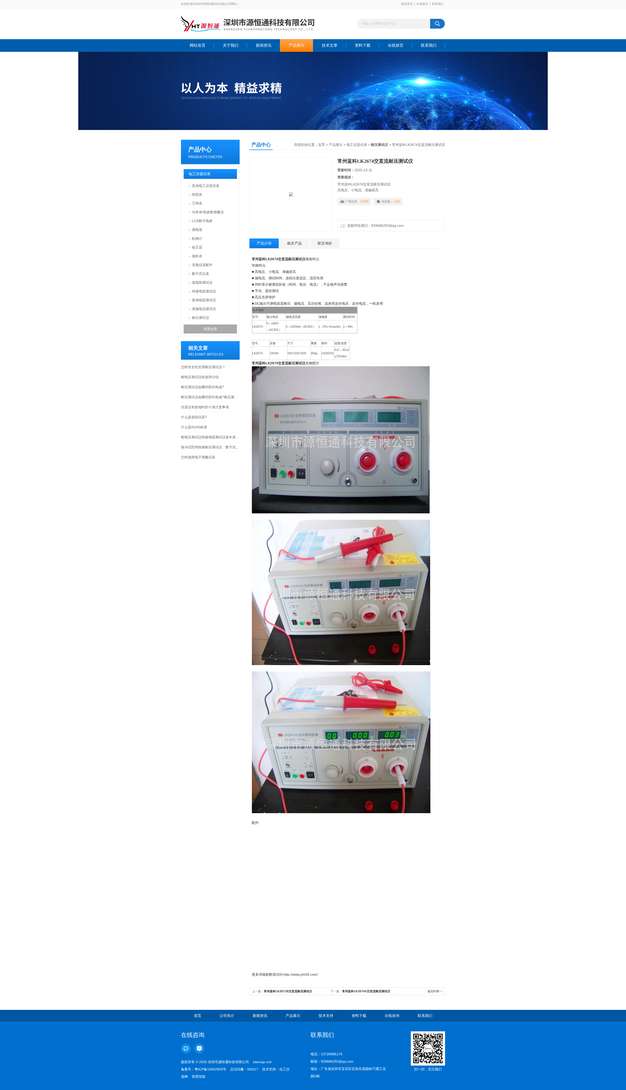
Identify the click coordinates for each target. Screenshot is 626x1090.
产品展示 (296, 45)
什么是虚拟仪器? (194, 417)
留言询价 (324, 243)
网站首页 (197, 45)
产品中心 (200, 149)
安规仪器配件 (202, 265)
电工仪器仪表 (200, 174)
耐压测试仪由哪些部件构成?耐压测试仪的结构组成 (210, 397)
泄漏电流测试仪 (204, 309)
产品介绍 (264, 243)
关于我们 (230, 45)
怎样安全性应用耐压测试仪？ (203, 367)
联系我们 (438, 4)
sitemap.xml (262, 1062)
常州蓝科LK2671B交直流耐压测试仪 (288, 991)
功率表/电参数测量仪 (208, 212)
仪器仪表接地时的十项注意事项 (205, 407)
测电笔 (197, 230)
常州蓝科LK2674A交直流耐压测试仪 (366, 991)
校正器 (197, 247)
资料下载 (362, 45)
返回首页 (407, 4)
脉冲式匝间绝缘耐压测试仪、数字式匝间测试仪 (210, 447)
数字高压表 (200, 274)
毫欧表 (197, 256)
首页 (321, 145)
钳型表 (197, 194)
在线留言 (422, 4)
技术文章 (329, 45)
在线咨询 (392, 1016)
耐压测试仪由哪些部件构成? (202, 387)
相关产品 (294, 243)
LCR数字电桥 (202, 221)
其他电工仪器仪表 (205, 186)
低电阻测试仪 (202, 282)
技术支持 (326, 1016)
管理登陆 (198, 1077)
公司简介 (227, 1016)
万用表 (197, 203)
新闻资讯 (263, 45)
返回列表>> (435, 991)
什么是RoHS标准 (194, 427)
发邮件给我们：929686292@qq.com (374, 225)
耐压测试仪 (200, 318)
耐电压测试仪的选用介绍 (200, 377)
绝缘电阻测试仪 (204, 291)
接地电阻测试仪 (204, 300)
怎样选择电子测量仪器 (198, 457)
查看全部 (210, 329)
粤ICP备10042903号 (210, 1069)
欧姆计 (197, 238)
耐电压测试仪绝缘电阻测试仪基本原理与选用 (210, 437)
